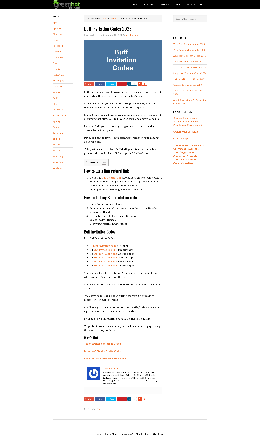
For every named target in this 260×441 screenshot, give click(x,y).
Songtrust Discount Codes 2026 (189, 73)
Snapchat (58, 109)
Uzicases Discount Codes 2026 (189, 79)
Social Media (59, 115)
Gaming (57, 51)
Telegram (58, 133)
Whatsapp (58, 156)
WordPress (58, 162)
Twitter (57, 150)
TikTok (56, 138)
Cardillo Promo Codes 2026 (187, 84)
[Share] (129, 84)
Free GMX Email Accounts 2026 (189, 67)
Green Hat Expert (74, 4)
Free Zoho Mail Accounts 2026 (189, 50)
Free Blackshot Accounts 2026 (189, 61)
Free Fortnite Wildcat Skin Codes (105, 358)
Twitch (56, 144)
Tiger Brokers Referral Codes (102, 343)
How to (101, 409)
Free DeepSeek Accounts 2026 (189, 44)
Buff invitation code (104, 245)
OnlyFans (57, 86)
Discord (57, 40)
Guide (56, 63)
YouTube (57, 167)
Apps (55, 22)
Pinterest (58, 92)
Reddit (56, 98)
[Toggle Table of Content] (103, 162)
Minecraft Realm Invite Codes (102, 351)
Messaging (58, 80)
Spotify (56, 121)
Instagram (58, 74)
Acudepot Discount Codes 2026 (189, 55)
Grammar (58, 57)
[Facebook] (87, 390)
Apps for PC (59, 28)
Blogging (57, 34)
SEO (55, 104)
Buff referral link (111, 177)
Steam (56, 127)
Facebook (58, 45)
